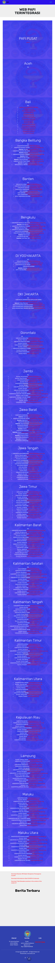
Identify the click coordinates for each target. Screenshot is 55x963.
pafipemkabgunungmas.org (36, 616)
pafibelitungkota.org (35, 157)
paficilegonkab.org (33, 191)
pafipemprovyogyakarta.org (34, 269)
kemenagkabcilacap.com (28, 126)
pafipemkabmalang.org (34, 516)
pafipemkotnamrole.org (33, 803)
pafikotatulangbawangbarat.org (39, 773)
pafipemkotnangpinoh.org (35, 552)
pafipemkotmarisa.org (33, 353)
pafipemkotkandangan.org (34, 575)
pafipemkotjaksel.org (39, 308)
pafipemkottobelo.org (33, 852)
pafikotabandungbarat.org (37, 418)
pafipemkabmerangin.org (35, 383)
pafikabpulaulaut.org (36, 570)
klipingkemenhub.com (29, 131)
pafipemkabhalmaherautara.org (37, 850)
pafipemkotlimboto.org (33, 346)
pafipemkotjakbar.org (39, 304)
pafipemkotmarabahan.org (34, 572)
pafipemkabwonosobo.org (35, 463)
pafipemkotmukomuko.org (35, 231)
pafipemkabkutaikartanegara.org (39, 651)
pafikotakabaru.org (33, 805)
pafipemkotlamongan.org (34, 504)
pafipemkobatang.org (33, 469)
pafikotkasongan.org (33, 624)
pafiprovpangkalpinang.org (35, 164)
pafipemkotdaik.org (32, 733)
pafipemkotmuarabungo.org (34, 378)
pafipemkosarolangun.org (34, 392)
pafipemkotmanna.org (34, 224)
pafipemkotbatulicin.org (33, 591)
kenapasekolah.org (29, 114)
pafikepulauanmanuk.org (35, 437)
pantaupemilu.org (28, 112)
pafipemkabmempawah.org (35, 554)
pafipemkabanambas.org (38, 728)
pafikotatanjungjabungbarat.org (39, 393)
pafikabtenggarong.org (34, 652)
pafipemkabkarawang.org (35, 440)
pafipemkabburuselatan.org (36, 801)
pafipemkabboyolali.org (35, 472)
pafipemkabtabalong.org (35, 587)
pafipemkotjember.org (33, 493)
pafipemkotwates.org (36, 264)
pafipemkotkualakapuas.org (34, 621)
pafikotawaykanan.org (35, 776)
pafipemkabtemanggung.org (36, 460)
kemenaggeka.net (28, 122)
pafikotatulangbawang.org (37, 769)
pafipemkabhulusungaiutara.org (38, 581)
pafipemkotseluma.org (35, 236)
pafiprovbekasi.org (34, 422)
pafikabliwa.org (32, 785)
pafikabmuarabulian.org (34, 376)
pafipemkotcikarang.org (35, 423)
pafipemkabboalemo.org (35, 338)
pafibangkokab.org (33, 385)
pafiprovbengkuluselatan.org (38, 222)
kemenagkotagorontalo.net (28, 128)
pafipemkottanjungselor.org (34, 684)
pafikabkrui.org (32, 763)
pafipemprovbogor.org (34, 425)
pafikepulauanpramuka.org (35, 303)
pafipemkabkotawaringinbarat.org (38, 626)
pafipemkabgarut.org (34, 434)
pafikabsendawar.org (33, 649)
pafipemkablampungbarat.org (37, 783)
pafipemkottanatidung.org (34, 694)
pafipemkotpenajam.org (33, 664)
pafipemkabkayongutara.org (36, 537)
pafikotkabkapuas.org (34, 619)
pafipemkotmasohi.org (33, 813)
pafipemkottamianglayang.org (35, 610)
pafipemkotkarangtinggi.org (35, 228)
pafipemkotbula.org (32, 825)
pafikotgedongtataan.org (35, 759)
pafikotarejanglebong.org (37, 233)
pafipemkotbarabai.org (33, 579)
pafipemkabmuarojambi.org (36, 387)
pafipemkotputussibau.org (34, 535)
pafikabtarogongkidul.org (35, 435)
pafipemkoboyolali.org (33, 474)
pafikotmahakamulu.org (36, 658)
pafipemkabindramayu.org (34, 439)
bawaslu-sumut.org (28, 116)
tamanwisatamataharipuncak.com (28, 107)
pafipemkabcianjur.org (35, 430)
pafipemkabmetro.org (32, 781)
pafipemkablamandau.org (35, 633)
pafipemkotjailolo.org (32, 838)
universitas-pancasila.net (29, 117)
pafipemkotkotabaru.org (33, 586)
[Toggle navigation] (51, 2)
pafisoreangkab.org (33, 416)
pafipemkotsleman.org (33, 268)
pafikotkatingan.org (35, 622)
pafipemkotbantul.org (34, 261)
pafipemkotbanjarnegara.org (34, 455)
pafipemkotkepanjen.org (33, 517)
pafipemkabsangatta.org (33, 656)
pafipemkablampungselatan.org (37, 787)
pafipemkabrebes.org (34, 475)
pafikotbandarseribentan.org (36, 722)
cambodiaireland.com (29, 336)
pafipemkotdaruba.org (33, 858)
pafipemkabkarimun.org (34, 724)
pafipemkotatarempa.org (33, 729)
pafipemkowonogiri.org (35, 462)
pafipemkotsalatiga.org (34, 465)
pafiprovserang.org (34, 187)
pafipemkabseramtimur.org (38, 823)
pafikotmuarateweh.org (34, 614)
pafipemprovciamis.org (33, 428)
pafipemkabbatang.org (34, 477)
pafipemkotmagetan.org (33, 514)
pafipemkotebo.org (33, 400)
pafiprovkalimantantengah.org (38, 577)
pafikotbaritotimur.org (36, 609)
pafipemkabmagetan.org (35, 512)
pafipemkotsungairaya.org (34, 546)
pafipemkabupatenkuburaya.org (35, 544)
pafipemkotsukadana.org (33, 539)
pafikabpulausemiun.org (34, 721)
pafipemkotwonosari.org (36, 263)
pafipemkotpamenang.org (34, 500)
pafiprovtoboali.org (33, 152)
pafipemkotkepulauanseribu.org (28, 301)
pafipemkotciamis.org (34, 427)
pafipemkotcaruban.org (33, 510)
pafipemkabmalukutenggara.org (37, 815)
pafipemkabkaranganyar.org (33, 402)
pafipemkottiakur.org (32, 810)
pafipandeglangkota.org (36, 186)
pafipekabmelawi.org (34, 551)
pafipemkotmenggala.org (33, 771)
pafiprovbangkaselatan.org (37, 151)
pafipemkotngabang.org (33, 549)
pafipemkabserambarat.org (38, 820)
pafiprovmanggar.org (33, 163)
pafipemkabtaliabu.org (37, 860)
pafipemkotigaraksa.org (35, 189)
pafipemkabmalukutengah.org (37, 811)
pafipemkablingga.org (34, 731)
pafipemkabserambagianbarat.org (40, 818)
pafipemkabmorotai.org (36, 857)
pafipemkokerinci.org (34, 380)
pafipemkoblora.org (32, 470)
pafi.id (28, 42)
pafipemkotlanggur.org (33, 816)
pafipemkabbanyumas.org (35, 457)
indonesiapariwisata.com (28, 110)
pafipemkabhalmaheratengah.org (38, 843)
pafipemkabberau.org (34, 644)
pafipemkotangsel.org (36, 196)
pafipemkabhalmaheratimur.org (37, 846)
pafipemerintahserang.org (33, 193)
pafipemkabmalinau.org (34, 686)
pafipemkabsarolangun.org (36, 390)
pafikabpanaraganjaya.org (35, 775)
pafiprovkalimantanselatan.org (38, 574)
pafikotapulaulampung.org (35, 780)
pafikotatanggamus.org (35, 766)
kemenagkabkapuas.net (28, 124)
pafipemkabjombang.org (35, 495)
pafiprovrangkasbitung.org (34, 184)
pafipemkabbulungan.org (35, 682)
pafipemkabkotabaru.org (35, 584)
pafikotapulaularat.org (34, 798)
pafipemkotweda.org (32, 845)
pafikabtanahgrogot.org (34, 661)
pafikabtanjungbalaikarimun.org (33, 726)
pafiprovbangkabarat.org (36, 147)
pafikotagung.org (34, 768)
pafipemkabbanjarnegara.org (37, 453)
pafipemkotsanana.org (33, 855)
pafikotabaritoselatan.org (37, 605)
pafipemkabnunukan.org (35, 689)
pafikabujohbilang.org (34, 659)
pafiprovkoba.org (32, 156)
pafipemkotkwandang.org (34, 350)
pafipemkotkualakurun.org (34, 617)
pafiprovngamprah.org (34, 420)
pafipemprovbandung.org (35, 415)
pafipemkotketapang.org (33, 542)
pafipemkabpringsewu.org (35, 764)
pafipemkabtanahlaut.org (35, 593)
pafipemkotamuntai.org (33, 582)
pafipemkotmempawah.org (34, 556)
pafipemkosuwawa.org (33, 343)
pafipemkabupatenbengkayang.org (35, 530)
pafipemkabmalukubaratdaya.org (38, 808)
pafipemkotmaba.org (32, 848)
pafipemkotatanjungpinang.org (34, 740)
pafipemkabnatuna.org (34, 734)
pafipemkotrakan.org (33, 696)
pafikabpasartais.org (35, 238)
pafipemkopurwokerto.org (34, 458)
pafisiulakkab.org (32, 381)
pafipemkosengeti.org (33, 388)
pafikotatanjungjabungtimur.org (39, 397)
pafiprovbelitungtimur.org (37, 161)
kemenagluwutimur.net (28, 119)
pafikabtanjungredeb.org (33, 646)
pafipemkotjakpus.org (39, 306)
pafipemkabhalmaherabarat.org (37, 836)
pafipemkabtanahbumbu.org (36, 589)
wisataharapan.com (28, 109)
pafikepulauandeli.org (34, 194)
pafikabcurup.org (34, 234)
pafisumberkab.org (40, 432)
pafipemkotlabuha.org (33, 841)
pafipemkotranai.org (32, 736)
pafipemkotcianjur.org (27, 432)
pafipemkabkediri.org (34, 499)
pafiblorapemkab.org (34, 479)
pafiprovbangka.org (34, 146)
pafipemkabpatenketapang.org (35, 540)
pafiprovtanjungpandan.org (35, 159)
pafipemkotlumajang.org (33, 507)
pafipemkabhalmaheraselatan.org (38, 840)
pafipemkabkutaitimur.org (36, 654)
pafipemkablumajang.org (35, 505)
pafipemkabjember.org (35, 492)
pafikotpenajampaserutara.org (39, 663)
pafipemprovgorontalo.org (36, 345)
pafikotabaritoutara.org (36, 612)
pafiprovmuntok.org (33, 149)
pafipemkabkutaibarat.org (36, 647)
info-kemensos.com (28, 133)
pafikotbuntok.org (33, 607)
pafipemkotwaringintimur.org (38, 629)
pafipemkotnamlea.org (33, 799)
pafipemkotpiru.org (32, 822)
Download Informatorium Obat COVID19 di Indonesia (25, 878)
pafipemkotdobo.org (32, 806)
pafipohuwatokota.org (35, 352)
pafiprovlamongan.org (35, 502)
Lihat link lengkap (40, 942)
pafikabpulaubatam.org (32, 738)
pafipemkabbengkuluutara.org (37, 229)
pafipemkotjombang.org (33, 497)
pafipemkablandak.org (34, 547)
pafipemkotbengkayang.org (34, 532)
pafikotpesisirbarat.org (36, 761)
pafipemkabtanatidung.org (36, 693)
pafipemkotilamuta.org (33, 340)
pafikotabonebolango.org (36, 341)
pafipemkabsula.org (37, 853)
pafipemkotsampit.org (33, 631)
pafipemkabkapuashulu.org (36, 534)
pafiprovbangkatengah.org (37, 154)
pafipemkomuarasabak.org (34, 399)
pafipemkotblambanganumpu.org (36, 778)
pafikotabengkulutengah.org (37, 226)
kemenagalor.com (28, 121)
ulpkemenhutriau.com (29, 129)
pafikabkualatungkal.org (34, 395)
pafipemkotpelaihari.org (33, 594)
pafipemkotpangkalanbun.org (35, 628)
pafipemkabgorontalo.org (37, 348)
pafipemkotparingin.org (33, 569)
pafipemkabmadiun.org (34, 509)
